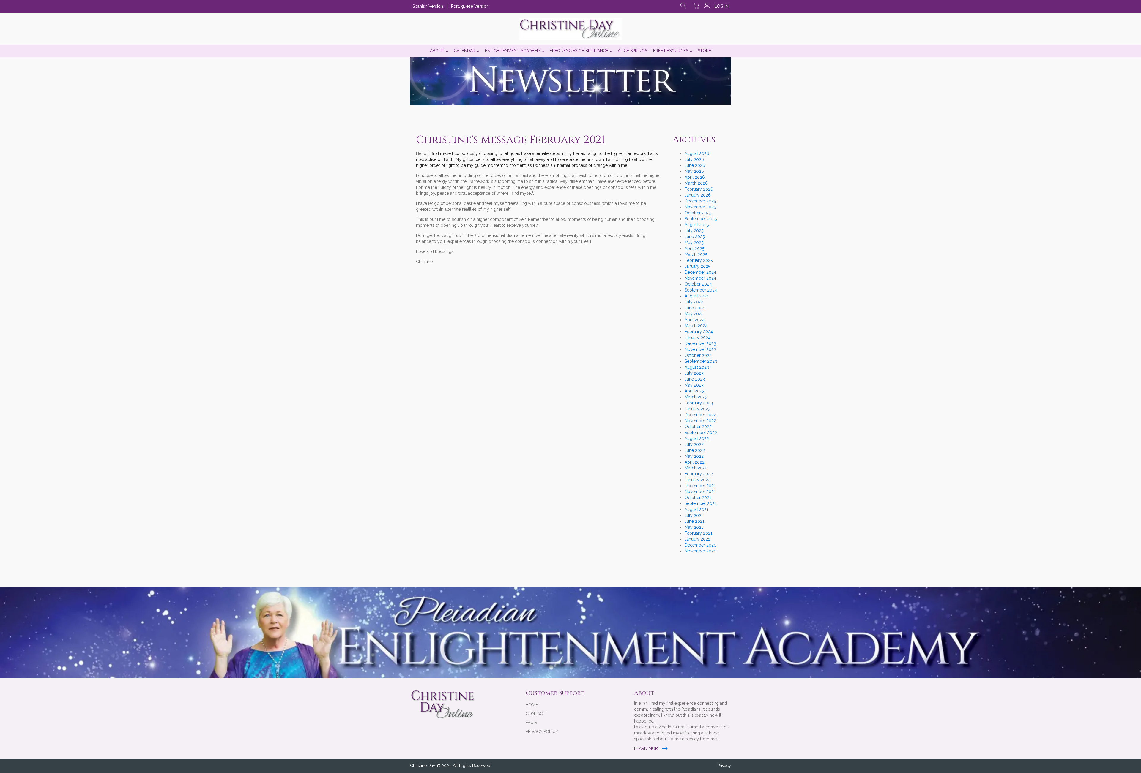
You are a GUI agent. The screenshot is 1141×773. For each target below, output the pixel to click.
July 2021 (694, 515)
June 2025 (695, 236)
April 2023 (695, 391)
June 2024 (695, 307)
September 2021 (700, 503)
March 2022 (696, 467)
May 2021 (694, 527)
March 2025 (696, 254)
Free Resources (670, 50)
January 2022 (697, 479)
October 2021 (698, 497)
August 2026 (697, 153)
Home (532, 704)
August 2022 (697, 438)
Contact (536, 713)
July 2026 (694, 159)
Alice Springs (632, 50)
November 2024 (700, 278)
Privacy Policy (542, 731)
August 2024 (697, 296)
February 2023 (699, 402)
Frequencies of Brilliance (579, 50)
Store (704, 50)
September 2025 (701, 218)
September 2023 (701, 361)
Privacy (724, 765)
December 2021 (700, 485)
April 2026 (695, 177)
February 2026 (699, 189)
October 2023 (698, 355)
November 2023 (700, 349)
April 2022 (695, 462)
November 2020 (700, 551)
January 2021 (697, 539)
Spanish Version (427, 6)
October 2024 (698, 284)
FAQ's (531, 722)
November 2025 (700, 207)
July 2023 (694, 373)
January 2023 (697, 408)
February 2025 (699, 260)
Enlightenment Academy (512, 50)
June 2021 (694, 521)
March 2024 (696, 325)
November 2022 (700, 420)
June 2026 (695, 165)
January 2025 (697, 266)
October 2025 (698, 212)
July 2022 (694, 444)
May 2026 (694, 171)
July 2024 (694, 302)
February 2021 (698, 533)
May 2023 (694, 385)
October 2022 (698, 426)
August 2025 (697, 224)
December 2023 (700, 343)
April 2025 (694, 248)
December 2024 (700, 272)
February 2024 (699, 331)
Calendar (464, 50)
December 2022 (700, 414)
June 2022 (695, 450)
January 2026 (698, 195)
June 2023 (695, 379)
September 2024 (701, 290)
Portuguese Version (470, 6)
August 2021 (696, 509)
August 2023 (697, 367)
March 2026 (696, 183)
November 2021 (700, 491)
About (437, 50)
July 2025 (694, 230)
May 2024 (694, 313)
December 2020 (700, 545)
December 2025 (700, 201)
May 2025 (694, 242)
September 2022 (701, 432)
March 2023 (696, 397)
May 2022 (694, 456)
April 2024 (695, 319)
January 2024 (697, 337)
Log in (722, 6)
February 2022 (699, 473)
